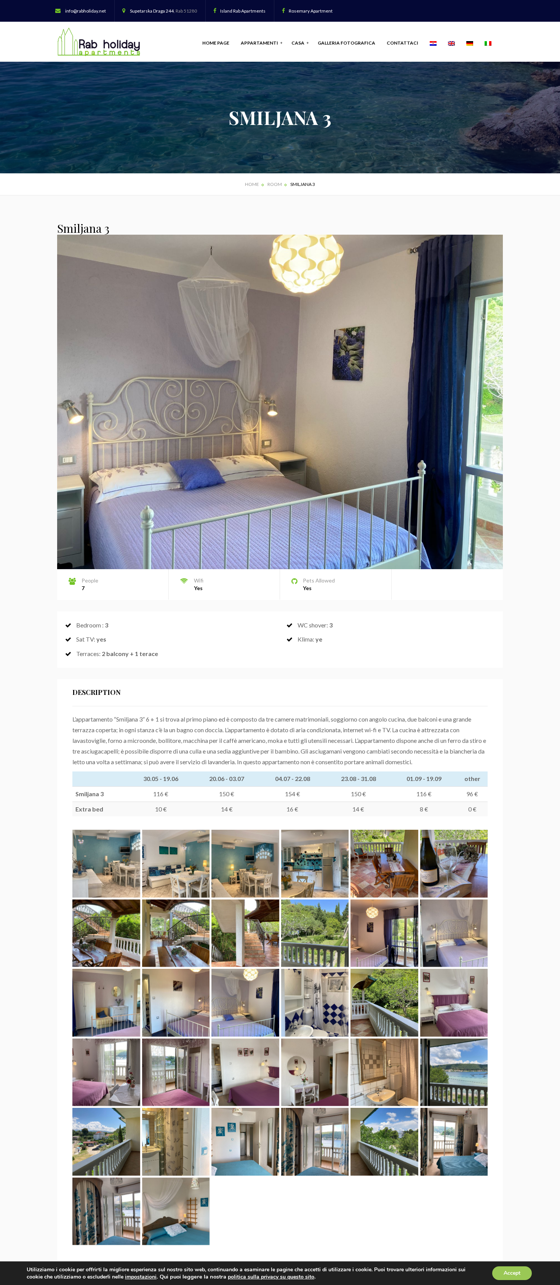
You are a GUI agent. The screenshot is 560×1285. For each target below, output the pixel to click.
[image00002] (106, 1072)
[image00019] (106, 1211)
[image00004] (245, 1072)
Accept (512, 1273)
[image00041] (106, 933)
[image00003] (176, 1072)
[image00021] (176, 1142)
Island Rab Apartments (243, 11)
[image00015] (315, 1003)
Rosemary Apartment (311, 11)
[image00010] (106, 1003)
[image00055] (315, 933)
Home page (215, 43)
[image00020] (176, 1211)
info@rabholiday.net (85, 11)
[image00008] (384, 933)
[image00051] (454, 1072)
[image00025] (315, 1142)
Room (274, 184)
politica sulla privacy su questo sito (271, 1276)
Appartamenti (260, 43)
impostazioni (141, 1277)
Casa (298, 43)
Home (252, 184)
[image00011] (176, 1003)
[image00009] (454, 933)
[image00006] (384, 1072)
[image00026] (106, 864)
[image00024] (245, 1142)
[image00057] (384, 1003)
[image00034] (384, 864)
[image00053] (106, 1142)
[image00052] (384, 1142)
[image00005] (315, 1072)
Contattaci (402, 43)
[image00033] (315, 864)
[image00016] (454, 1142)
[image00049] (245, 933)
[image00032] (245, 864)
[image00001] (454, 1003)
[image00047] (176, 933)
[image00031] (176, 864)
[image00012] (245, 1003)
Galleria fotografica (346, 43)
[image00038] (454, 864)
